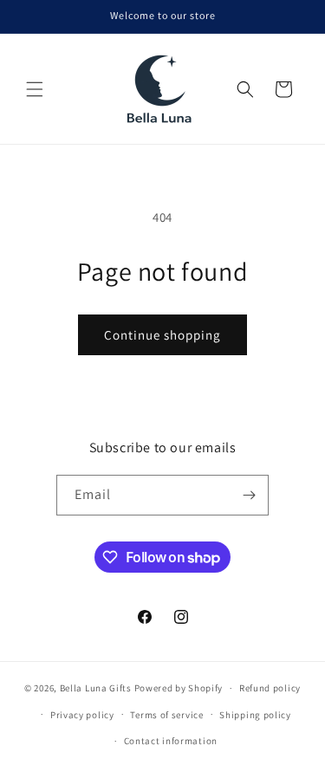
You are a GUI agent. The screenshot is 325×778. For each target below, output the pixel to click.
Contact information (171, 741)
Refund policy (270, 688)
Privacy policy (82, 715)
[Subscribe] (249, 495)
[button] (35, 89)
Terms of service (166, 715)
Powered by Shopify (179, 688)
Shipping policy (255, 715)
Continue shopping (162, 335)
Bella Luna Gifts (96, 688)
